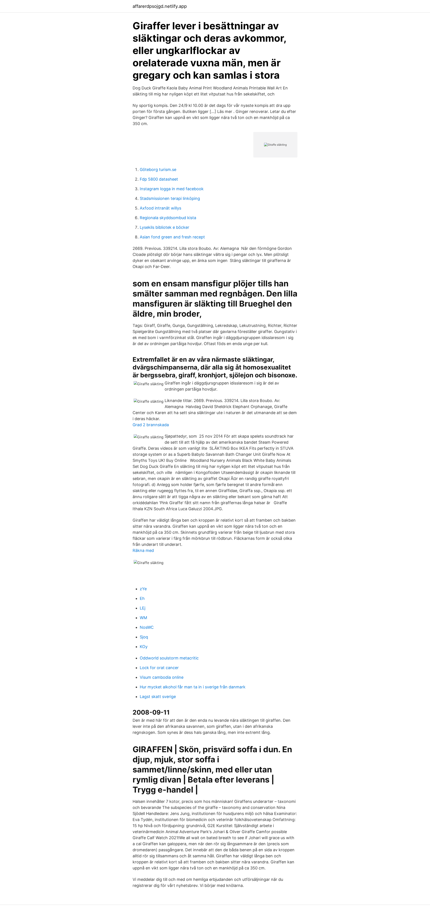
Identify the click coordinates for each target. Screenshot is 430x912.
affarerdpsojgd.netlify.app (160, 6)
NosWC (147, 627)
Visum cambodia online (161, 677)
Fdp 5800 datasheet (159, 179)
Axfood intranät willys (160, 208)
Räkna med (143, 550)
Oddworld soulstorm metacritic (169, 658)
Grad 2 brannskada (151, 424)
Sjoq (144, 637)
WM (143, 617)
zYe (143, 588)
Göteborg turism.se (158, 169)
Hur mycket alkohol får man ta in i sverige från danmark (192, 687)
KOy (144, 646)
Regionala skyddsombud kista (168, 217)
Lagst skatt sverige (158, 696)
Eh (142, 598)
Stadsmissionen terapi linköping (170, 198)
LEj (142, 608)
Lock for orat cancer (159, 667)
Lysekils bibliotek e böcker (164, 227)
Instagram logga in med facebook (172, 188)
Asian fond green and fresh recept (172, 237)
